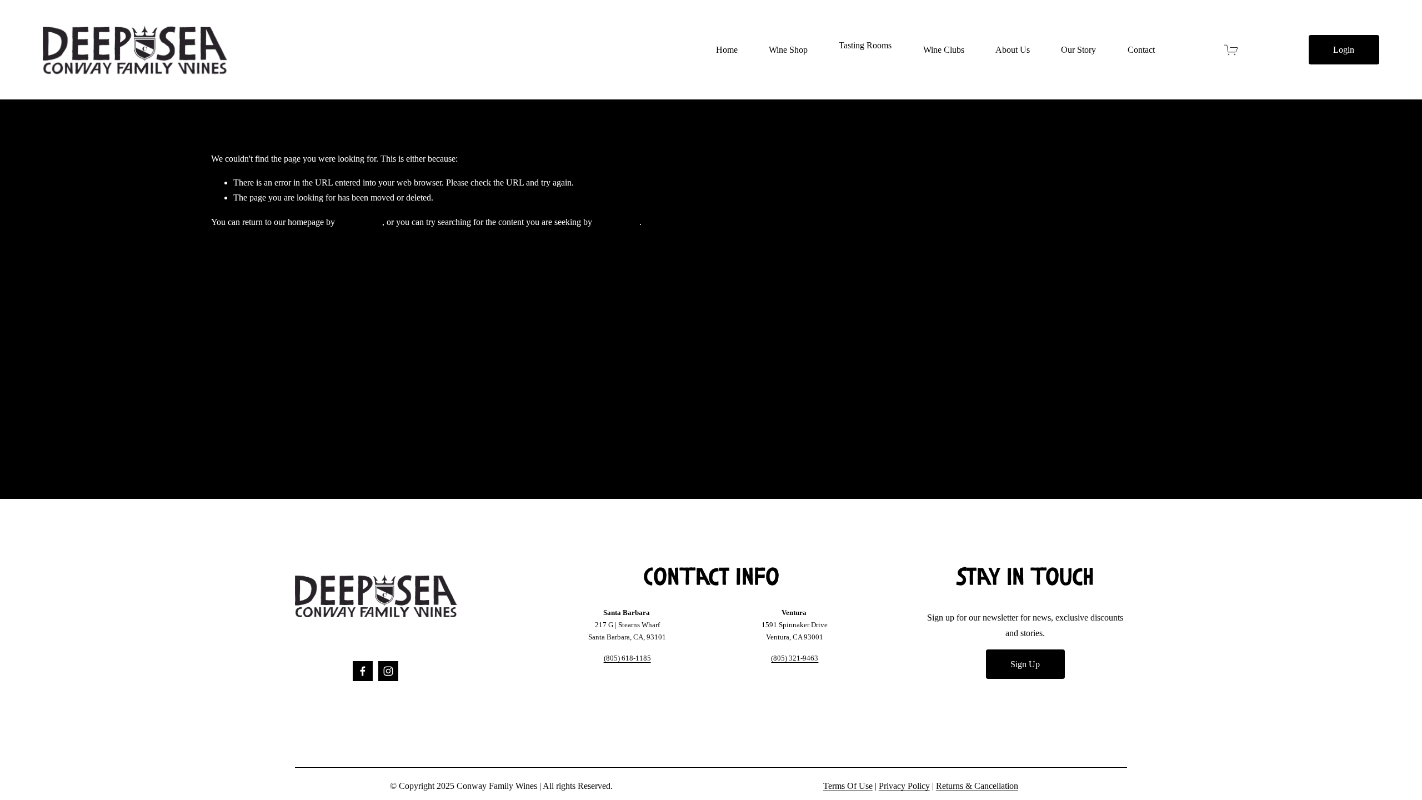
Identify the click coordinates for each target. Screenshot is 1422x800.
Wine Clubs (943, 49)
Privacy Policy (904, 786)
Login (1343, 49)
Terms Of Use (848, 786)
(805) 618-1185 (627, 658)
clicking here (359, 222)
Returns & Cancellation (977, 786)
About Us (1012, 49)
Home (727, 49)
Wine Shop (788, 49)
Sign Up (1025, 664)
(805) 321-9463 (794, 658)
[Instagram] (388, 671)
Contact (1141, 49)
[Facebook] (363, 671)
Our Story (1078, 49)
